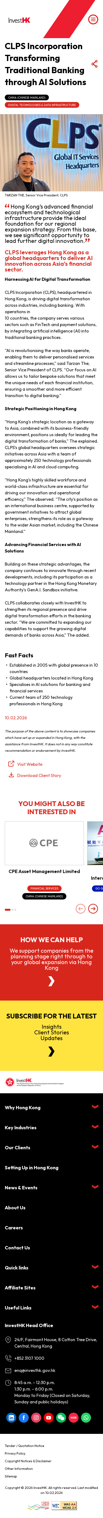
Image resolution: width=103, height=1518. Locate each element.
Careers (14, 1228)
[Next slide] (93, 909)
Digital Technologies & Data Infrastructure (42, 105)
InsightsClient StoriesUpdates (51, 1032)
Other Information (19, 1469)
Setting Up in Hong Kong (31, 1167)
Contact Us (17, 1248)
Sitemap (11, 1476)
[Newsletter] (51, 1051)
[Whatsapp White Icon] (86, 1418)
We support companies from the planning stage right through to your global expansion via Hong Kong (51, 959)
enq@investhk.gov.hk (34, 1370)
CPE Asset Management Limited (44, 871)
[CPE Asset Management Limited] (44, 843)
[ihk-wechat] (61, 1418)
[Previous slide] (81, 909)
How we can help (51, 940)
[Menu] (93, 20)
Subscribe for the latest (51, 1016)
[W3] (64, 1505)
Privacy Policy (15, 1453)
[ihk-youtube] (49, 1418)
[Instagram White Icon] (36, 1418)
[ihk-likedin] (11, 1418)
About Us (15, 1208)
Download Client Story (39, 775)
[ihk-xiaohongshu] (74, 1418)
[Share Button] (94, 64)
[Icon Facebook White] (24, 1418)
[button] (8, 910)
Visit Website (29, 764)
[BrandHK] (37, 1505)
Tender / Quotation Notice (24, 1446)
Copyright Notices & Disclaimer (28, 1461)
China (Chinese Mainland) (27, 97)
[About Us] (51, 981)
